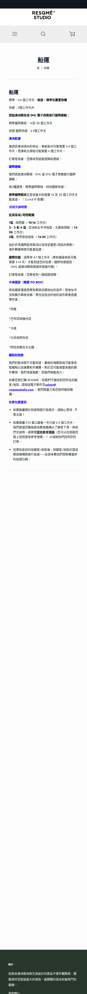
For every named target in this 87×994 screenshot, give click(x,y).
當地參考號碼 (45, 432)
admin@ (50, 385)
